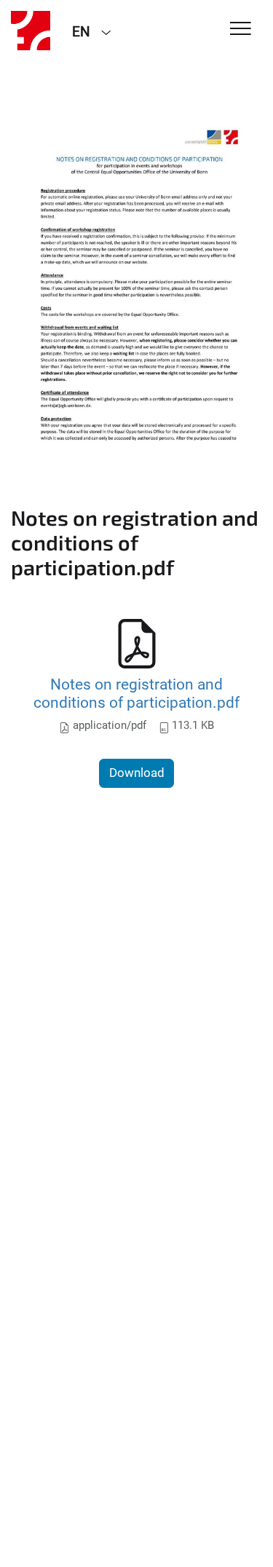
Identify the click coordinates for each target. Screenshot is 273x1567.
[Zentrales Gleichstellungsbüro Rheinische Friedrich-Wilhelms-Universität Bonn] (30, 30)
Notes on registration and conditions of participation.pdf (136, 693)
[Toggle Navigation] (240, 29)
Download (137, 772)
